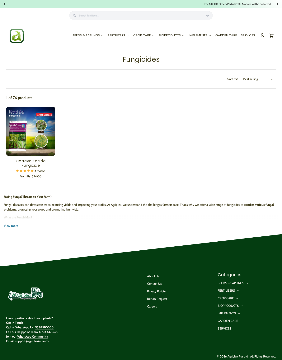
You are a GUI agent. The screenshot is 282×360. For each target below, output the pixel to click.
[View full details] (30, 131)
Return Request (157, 299)
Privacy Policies (157, 291)
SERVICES (224, 328)
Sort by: (232, 79)
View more (11, 226)
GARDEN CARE (228, 321)
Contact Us (154, 283)
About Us (153, 276)
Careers (152, 306)
